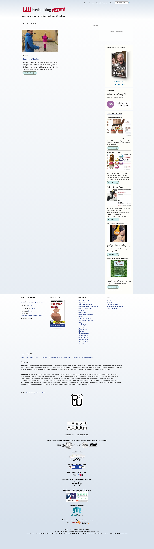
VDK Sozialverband (101, 440)
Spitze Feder (82, 328)
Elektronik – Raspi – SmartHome (88, 307)
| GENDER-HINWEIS (86, 357)
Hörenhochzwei (106, 534)
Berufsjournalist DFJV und (74, 472)
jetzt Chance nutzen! (57, 325)
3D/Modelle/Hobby (84, 301)
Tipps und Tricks (83, 333)
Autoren (104, 3)
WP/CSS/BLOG (83, 341)
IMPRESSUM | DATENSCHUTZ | (31, 357)
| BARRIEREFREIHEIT (55, 357)
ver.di (85, 472)
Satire (80, 322)
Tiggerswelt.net (80, 520)
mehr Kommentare (27, 318)
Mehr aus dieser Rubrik (114, 291)
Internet (80, 316)
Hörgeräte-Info (30, 534)
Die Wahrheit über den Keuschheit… (32, 316)
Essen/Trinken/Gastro (85, 308)
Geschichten (82, 312)
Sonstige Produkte (84, 326)
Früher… (30, 305)
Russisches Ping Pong (31, 59)
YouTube (110, 3)
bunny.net (90, 520)
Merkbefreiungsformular (115, 307)
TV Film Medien (83, 335)
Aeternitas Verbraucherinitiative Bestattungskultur (77, 479)
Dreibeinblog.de (56, 534)
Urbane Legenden (113, 305)
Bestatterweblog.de (66, 534)
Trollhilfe (110, 303)
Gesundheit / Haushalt (85, 314)
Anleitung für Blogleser (114, 301)
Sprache (81, 332)
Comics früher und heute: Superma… (32, 303)
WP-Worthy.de (86, 534)
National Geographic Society (65, 440)
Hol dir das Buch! (119, 82)
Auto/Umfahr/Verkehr (85, 305)
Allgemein (81, 303)
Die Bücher (92, 3)
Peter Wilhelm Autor (96, 534)
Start (85, 3)
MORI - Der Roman (77, 534)
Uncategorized (83, 337)
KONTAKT (45, 357)
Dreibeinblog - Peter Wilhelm (36, 393)
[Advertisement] (116, 31)
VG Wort (76, 440)
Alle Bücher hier (118, 84)
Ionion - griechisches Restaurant (43, 534)
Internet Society (51, 440)
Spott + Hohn (82, 330)
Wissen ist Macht (83, 339)
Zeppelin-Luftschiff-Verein (87, 440)
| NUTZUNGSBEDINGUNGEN (71, 357)
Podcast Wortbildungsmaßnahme (119, 534)
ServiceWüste (82, 324)
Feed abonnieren (112, 308)
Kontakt (98, 3)
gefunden (81, 310)
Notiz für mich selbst (85, 318)
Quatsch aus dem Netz (85, 320)
